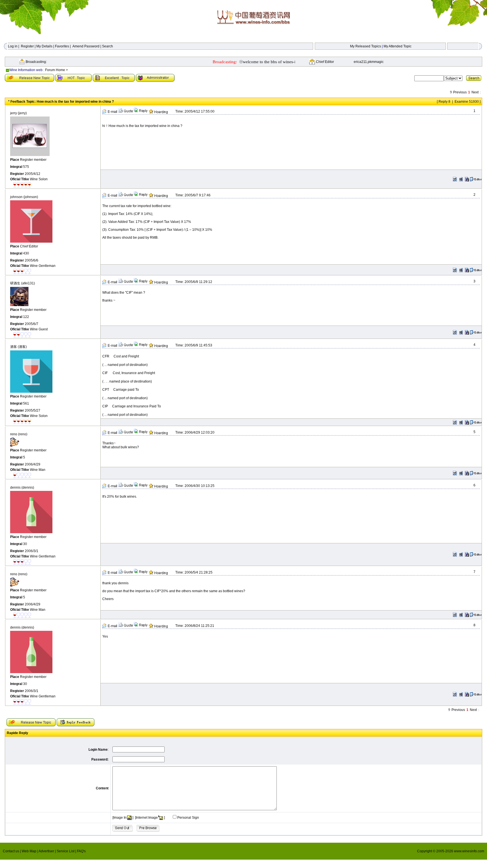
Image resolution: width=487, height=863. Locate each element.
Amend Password (85, 46)
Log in (12, 46)
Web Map (29, 851)
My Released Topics (365, 46)
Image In (120, 818)
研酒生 (22, 283)
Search (107, 46)
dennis (22, 487)
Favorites (62, 46)
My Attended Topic (397, 46)
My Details (44, 46)
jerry (18, 113)
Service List (66, 851)
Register (27, 46)
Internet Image (147, 818)
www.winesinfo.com (469, 851)
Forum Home (55, 70)
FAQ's (81, 851)
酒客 (18, 347)
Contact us (11, 851)
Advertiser (47, 851)
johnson (24, 197)
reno (18, 434)
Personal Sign (188, 818)
